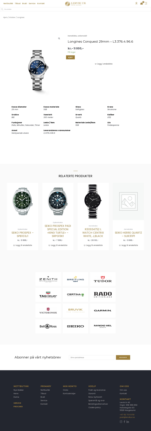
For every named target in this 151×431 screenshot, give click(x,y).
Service (17, 403)
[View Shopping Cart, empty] (141, 3)
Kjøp (70, 57)
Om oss (123, 390)
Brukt (43, 397)
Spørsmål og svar (96, 400)
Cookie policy (94, 407)
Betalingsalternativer (98, 404)
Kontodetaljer (69, 393)
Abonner (123, 357)
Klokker (12, 17)
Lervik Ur (75, 3)
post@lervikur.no (127, 417)
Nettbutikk (45, 390)
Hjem (5, 17)
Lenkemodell (82, 36)
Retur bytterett (95, 397)
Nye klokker (19, 390)
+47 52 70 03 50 (127, 414)
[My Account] (136, 4)
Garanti (92, 393)
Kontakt (44, 404)
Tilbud (43, 393)
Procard (18, 406)
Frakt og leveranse (97, 390)
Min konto (70, 386)
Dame (16, 397)
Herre (16, 393)
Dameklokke (72, 36)
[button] (59, 38)
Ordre (65, 390)
